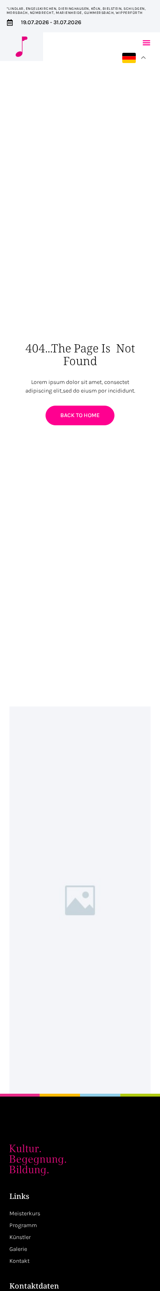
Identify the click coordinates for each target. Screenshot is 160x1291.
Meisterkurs (24, 1213)
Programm (23, 1225)
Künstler (20, 1237)
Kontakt (19, 1260)
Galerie (18, 1249)
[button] (146, 42)
